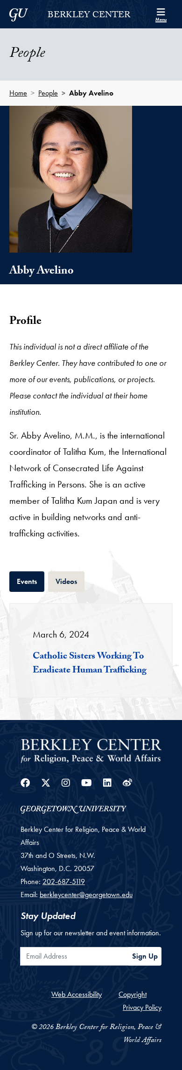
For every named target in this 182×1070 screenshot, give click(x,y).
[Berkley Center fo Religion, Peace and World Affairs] (91, 750)
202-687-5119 (63, 881)
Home (18, 93)
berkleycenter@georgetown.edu (86, 894)
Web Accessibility (76, 994)
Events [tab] (30, 581)
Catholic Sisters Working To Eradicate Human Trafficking (90, 664)
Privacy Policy (142, 1007)
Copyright (133, 994)
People (48, 93)
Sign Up (145, 956)
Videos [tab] (70, 581)
